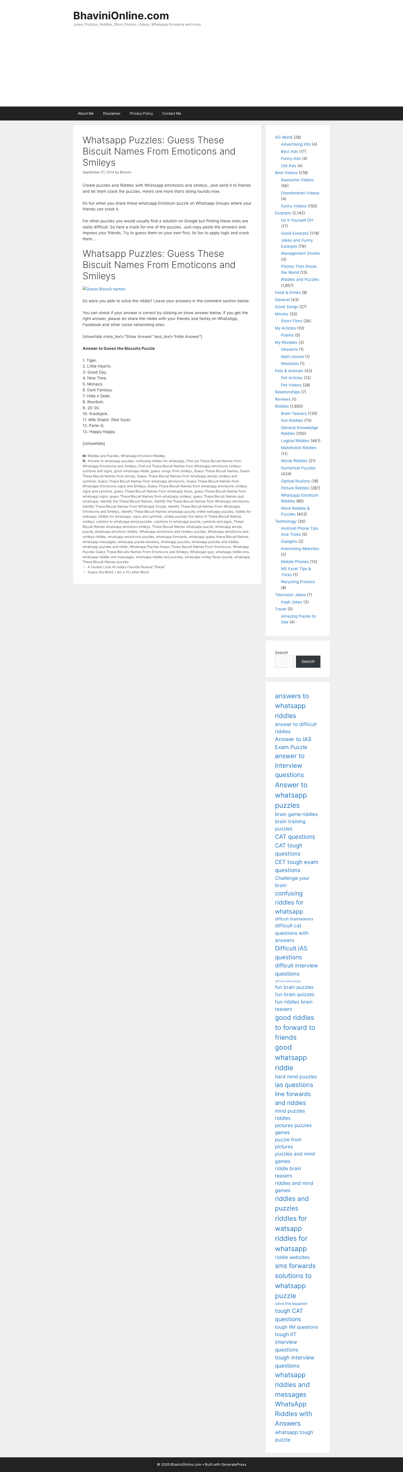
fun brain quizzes (294, 994)
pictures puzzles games (293, 1128)
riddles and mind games (294, 1186)
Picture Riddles (295, 488)
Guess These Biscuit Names (216, 471)
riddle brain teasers (288, 1172)
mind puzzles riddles (290, 1114)
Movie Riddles (294, 460)
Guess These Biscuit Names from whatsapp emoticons (141, 481)
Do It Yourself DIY (297, 220)
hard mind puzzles (296, 1077)
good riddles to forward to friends (295, 1027)
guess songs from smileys (171, 471)
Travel (280, 609)
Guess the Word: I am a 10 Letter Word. (118, 572)
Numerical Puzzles (298, 468)
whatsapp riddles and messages (108, 557)
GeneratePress (233, 1464)
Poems (287, 335)
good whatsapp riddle (131, 471)
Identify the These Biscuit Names (126, 501)
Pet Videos (291, 385)
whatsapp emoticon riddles (116, 531)
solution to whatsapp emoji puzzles (124, 521)
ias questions (294, 1084)
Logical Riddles (295, 440)
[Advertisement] (201, 71)
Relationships (287, 392)
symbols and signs (217, 521)
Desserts (289, 349)
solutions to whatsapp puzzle (177, 521)
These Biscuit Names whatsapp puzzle (182, 527)
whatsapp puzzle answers (138, 542)
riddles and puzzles (292, 1203)
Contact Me (171, 113)
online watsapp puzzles (215, 511)
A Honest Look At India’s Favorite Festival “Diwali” (126, 567)
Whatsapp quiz (202, 552)
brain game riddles (296, 814)
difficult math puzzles (288, 981)
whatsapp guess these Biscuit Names (218, 537)
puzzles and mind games (295, 1157)
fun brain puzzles (294, 987)
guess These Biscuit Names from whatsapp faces (153, 491)
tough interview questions (294, 1361)
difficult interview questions (296, 969)
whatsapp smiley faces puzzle (208, 557)
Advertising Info (296, 144)
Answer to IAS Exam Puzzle (293, 743)
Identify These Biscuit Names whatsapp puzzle (158, 511)
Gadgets (289, 541)
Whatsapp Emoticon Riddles (143, 456)
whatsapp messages (99, 542)
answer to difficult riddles (296, 727)
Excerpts (283, 213)
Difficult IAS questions (291, 953)
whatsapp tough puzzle (294, 1436)
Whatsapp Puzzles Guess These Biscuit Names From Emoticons (180, 547)
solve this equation (291, 1303)
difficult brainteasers (294, 919)
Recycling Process (298, 581)
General (282, 299)
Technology (285, 521)
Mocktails (290, 363)
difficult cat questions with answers (292, 933)
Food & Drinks (288, 292)
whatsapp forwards (171, 537)
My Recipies (286, 342)
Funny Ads (291, 158)
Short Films (291, 321)
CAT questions (295, 836)
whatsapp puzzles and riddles (215, 542)
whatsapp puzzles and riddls (105, 547)
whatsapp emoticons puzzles (131, 537)
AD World (283, 137)
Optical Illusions (295, 481)
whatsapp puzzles (175, 542)
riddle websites (292, 1257)
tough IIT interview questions (286, 1342)
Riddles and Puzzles (103, 456)
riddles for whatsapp (114, 516)
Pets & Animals (289, 370)
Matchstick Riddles (298, 447)
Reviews (283, 399)
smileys (88, 521)
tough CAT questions (289, 1315)
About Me (86, 113)
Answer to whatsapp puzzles (111, 461)
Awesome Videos (297, 180)
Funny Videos (293, 206)
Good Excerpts (295, 233)
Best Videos (286, 172)
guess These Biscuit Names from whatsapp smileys (150, 496)
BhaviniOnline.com (121, 15)
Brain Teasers (294, 413)
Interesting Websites (300, 548)
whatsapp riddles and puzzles (159, 557)
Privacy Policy (141, 113)
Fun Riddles (292, 420)
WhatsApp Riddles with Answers (293, 1413)
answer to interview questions (290, 765)
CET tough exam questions (296, 866)
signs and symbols (147, 516)
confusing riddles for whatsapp (159, 461)
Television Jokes (290, 594)
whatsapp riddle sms (232, 552)
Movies (281, 314)
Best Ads (289, 151)
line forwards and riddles (293, 1098)
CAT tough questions (288, 849)
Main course (292, 356)
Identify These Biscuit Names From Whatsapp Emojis (124, 506)
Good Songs (286, 306)
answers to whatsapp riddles (292, 706)
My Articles (285, 328)
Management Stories (300, 253)
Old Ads (288, 165)
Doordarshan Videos (300, 193)
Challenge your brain (292, 881)
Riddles (282, 406)
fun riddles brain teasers (294, 1005)
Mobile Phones (295, 561)
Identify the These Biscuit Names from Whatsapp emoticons (201, 501)
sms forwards (295, 1266)
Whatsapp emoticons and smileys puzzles (172, 531)
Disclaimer (112, 113)
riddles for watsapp (291, 1223)
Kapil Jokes (291, 602)
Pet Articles (292, 377)
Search (281, 652)
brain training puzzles (290, 825)
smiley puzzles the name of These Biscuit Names (202, 516)
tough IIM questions (296, 1327)
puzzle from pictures (288, 1143)
